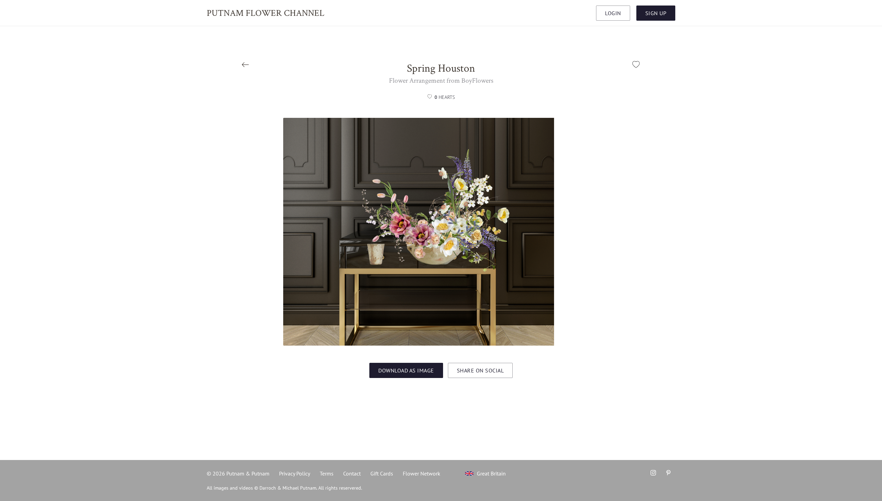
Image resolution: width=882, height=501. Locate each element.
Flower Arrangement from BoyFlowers (441, 80)
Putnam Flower (265, 13)
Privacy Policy (294, 473)
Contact (352, 473)
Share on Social (480, 370)
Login (613, 13)
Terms (327, 473)
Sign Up (656, 13)
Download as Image (406, 370)
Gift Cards (381, 473)
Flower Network (421, 473)
